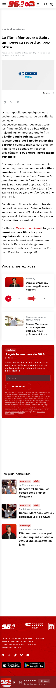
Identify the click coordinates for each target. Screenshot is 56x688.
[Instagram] (9, 655)
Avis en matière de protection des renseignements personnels (25, 403)
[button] (14, 682)
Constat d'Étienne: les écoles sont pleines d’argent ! (34, 492)
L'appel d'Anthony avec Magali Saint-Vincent (37, 286)
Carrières (31, 644)
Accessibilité (27, 641)
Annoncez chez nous (11, 648)
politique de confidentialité (15, 412)
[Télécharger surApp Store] (11, 665)
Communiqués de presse (13, 644)
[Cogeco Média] (34, 627)
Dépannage (39, 638)
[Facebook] (5, 102)
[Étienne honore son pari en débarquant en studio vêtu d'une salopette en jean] (9, 531)
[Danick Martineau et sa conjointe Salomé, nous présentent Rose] (14, 321)
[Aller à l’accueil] (16, 6)
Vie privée (27, 638)
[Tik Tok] (15, 655)
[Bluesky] (21, 655)
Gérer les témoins (10, 641)
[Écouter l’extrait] (8, 298)
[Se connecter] (52, 4)
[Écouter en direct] (26, 4)
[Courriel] (18, 102)
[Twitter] (11, 102)
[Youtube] (27, 655)
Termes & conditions (11, 638)
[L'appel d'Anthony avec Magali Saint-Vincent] (14, 282)
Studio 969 (30, 680)
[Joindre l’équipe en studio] (38, 4)
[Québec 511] (51, 629)
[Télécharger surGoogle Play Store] (34, 665)
